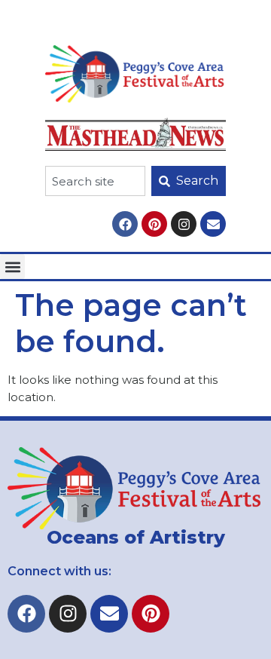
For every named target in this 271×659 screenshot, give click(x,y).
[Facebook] (125, 224)
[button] (12, 266)
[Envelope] (213, 224)
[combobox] (95, 181)
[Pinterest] (154, 224)
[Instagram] (183, 224)
